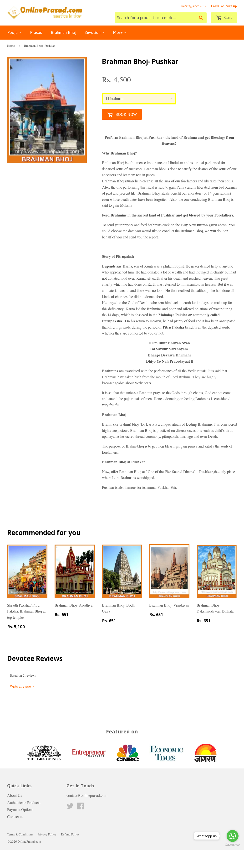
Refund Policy (70, 834)
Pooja (13, 32)
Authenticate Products (23, 802)
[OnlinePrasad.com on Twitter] (70, 807)
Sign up (231, 6)
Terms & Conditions (20, 834)
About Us (14, 795)
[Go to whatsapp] (233, 836)
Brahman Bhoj (63, 32)
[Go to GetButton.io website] (232, 845)
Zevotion (93, 32)
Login (215, 6)
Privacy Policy (47, 834)
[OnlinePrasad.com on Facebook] (80, 807)
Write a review (21, 686)
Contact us (15, 816)
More (118, 32)
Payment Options (20, 809)
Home (11, 45)
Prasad (36, 32)
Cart (227, 17)
